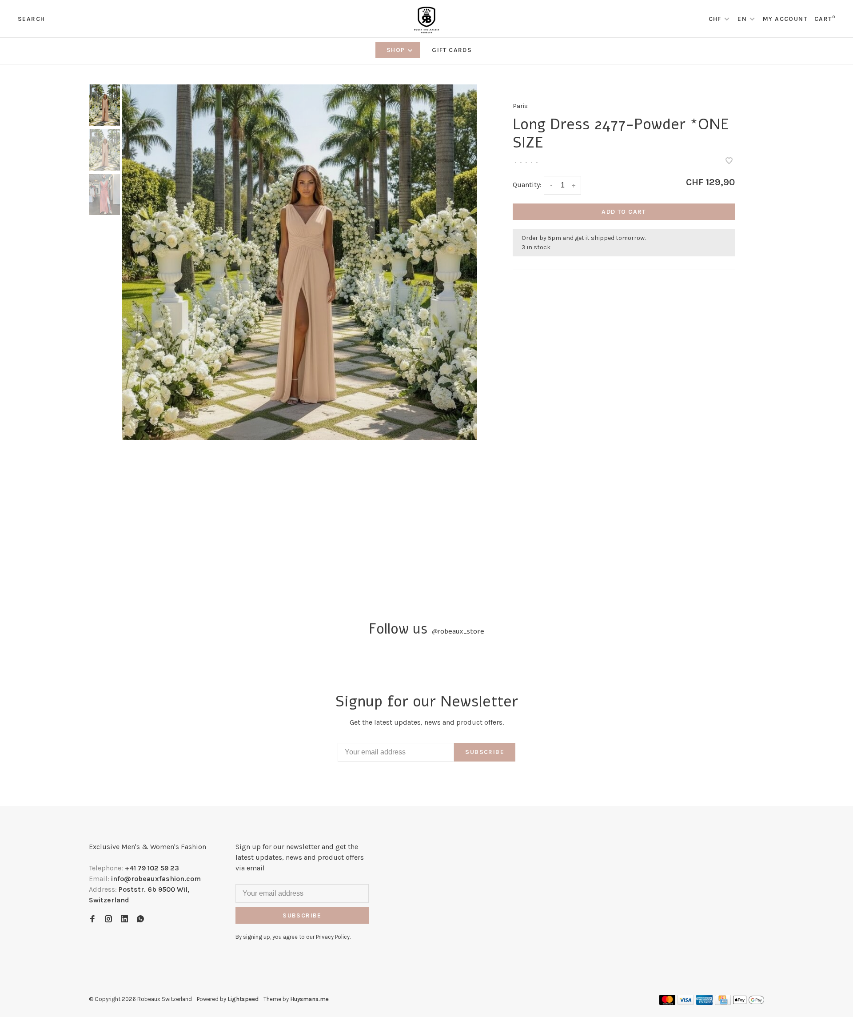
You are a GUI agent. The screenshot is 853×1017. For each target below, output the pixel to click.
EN (742, 19)
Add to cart (624, 211)
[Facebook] (92, 919)
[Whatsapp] (140, 919)
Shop (397, 50)
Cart (824, 19)
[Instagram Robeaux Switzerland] (108, 919)
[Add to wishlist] (729, 161)
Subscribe (484, 752)
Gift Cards (452, 50)
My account (785, 19)
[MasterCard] (667, 1002)
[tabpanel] (300, 262)
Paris (520, 106)
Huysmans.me (309, 999)
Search (31, 19)
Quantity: (527, 184)
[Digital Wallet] (748, 1002)
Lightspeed (243, 999)
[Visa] (686, 1002)
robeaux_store (457, 631)
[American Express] (704, 1002)
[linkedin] (124, 919)
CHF (716, 19)
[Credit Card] (723, 1002)
